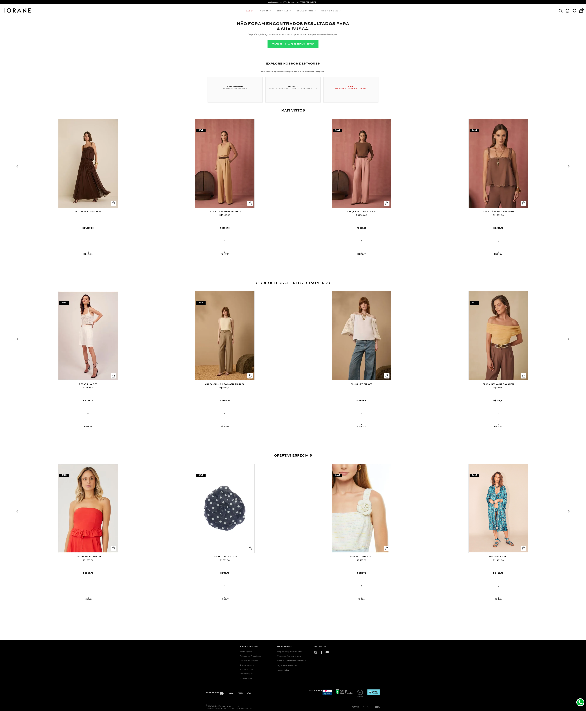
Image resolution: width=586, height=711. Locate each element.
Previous (17, 166)
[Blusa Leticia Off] (361, 335)
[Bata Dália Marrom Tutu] (498, 163)
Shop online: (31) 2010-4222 (289, 652)
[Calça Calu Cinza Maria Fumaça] (224, 335)
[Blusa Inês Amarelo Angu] (498, 335)
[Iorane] (17, 13)
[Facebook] (321, 652)
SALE (249, 11)
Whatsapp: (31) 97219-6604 (289, 656)
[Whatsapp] (580, 702)
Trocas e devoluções (249, 661)
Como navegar (246, 678)
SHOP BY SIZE (329, 11)
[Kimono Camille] (498, 508)
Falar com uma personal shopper (293, 44)
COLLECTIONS (305, 11)
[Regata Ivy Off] (88, 335)
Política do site (246, 669)
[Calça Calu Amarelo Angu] (224, 163)
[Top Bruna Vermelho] (88, 508)
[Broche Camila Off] (361, 508)
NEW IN (264, 11)
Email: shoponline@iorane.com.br (291, 661)
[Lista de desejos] (574, 11)
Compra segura (246, 674)
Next (568, 166)
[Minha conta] (567, 11)
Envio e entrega (247, 665)
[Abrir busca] (560, 11)
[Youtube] (327, 652)
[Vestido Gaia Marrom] (88, 163)
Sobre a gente (246, 652)
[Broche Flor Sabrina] (224, 508)
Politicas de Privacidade (250, 656)
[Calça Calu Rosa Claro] (361, 163)
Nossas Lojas (283, 670)
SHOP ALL (283, 11)
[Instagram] (316, 652)
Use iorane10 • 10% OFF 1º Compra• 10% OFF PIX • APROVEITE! (292, 2)
